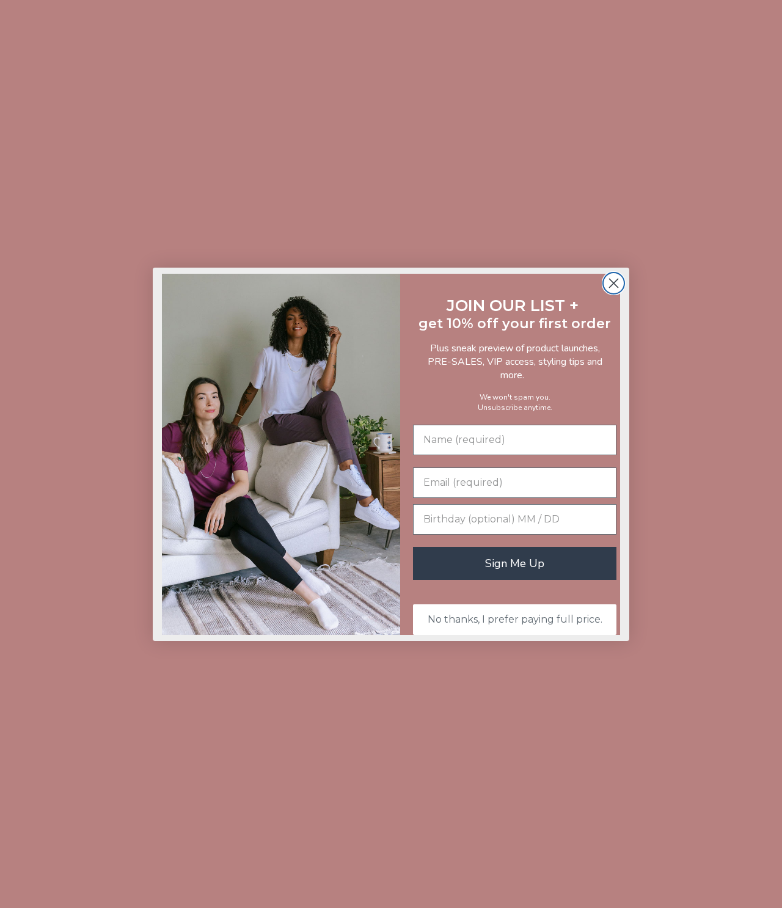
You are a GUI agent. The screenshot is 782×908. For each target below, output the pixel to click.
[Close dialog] (613, 283)
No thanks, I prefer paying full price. (515, 619)
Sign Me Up (514, 563)
